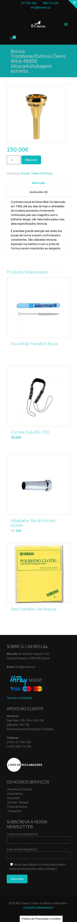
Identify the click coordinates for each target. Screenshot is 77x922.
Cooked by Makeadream (38, 907)
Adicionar (31, 159)
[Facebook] (39, 13)
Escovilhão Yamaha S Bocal (34, 343)
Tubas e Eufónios (42, 173)
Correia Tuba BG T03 (30, 431)
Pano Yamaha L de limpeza (33, 608)
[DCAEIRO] (38, 24)
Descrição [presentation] (38, 182)
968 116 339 (50, 3)
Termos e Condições (19, 697)
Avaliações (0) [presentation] (39, 192)
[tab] (38, 183)
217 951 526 (29, 3)
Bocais (26, 173)
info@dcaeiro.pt (41, 7)
